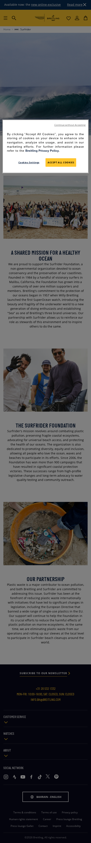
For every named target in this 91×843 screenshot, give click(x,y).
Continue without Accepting (70, 125)
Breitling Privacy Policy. (42, 150)
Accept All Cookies (61, 162)
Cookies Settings (28, 162)
